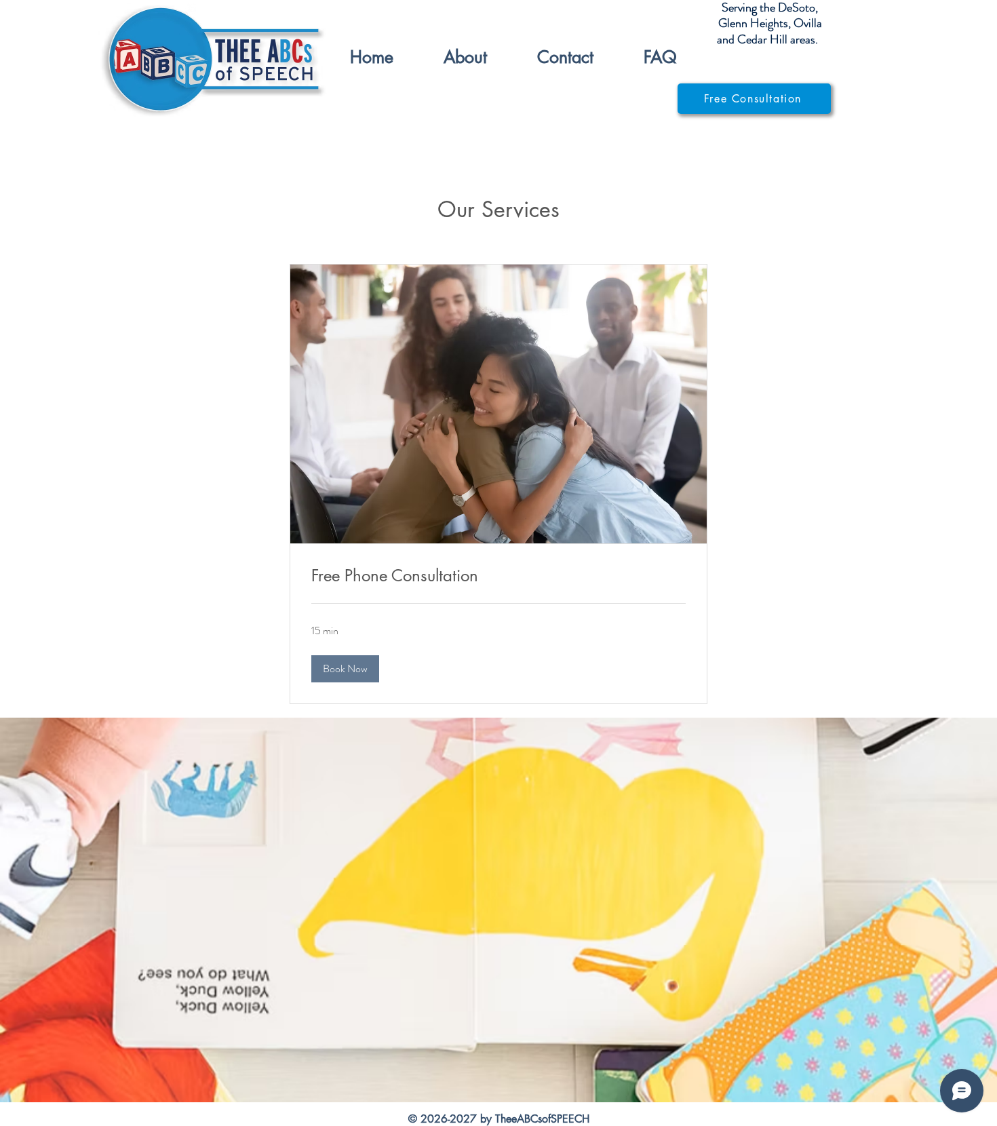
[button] (345, 668)
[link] (498, 576)
